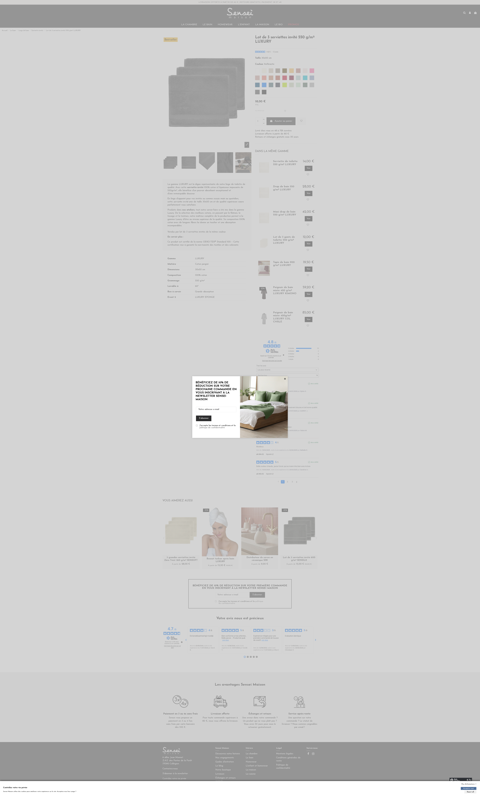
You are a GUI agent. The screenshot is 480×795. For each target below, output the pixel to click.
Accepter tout (468, 788)
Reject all (470, 792)
